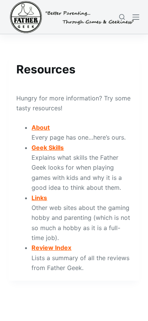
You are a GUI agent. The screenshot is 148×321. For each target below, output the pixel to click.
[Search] (122, 17)
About (40, 127)
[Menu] (135, 17)
